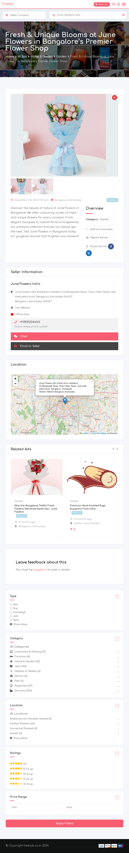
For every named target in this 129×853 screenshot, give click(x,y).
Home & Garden (27, 661)
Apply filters (64, 823)
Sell (15, 604)
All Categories (19, 646)
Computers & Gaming (30, 651)
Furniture (22, 656)
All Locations (19, 713)
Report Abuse (99, 237)
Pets (19, 681)
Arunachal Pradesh (23, 728)
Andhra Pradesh (22, 723)
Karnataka (74, 200)
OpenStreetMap (99, 433)
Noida (78, 523)
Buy (15, 608)
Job (15, 616)
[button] (65, 401)
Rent (16, 620)
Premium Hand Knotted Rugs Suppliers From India (87, 507)
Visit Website (22, 308)
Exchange (19, 612)
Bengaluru (60, 200)
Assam (16, 733)
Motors (20, 676)
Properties (23, 685)
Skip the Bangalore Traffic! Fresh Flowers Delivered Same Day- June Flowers (35, 508)
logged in (40, 569)
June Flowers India (25, 284)
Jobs (20, 666)
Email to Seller (29, 346)
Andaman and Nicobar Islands (31, 718)
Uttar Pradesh (91, 523)
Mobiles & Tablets (27, 671)
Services (23, 690)
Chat (23, 336)
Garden (104, 219)
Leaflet (84, 433)
